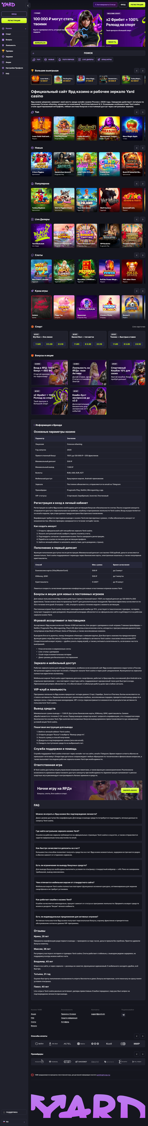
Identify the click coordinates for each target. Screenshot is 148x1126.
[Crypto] (95, 1043)
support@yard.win (98, 1014)
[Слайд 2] (76, 46)
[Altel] (67, 1043)
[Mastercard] (123, 1043)
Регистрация (14, 20)
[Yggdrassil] (53, 1061)
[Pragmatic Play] (39, 1061)
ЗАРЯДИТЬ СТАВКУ (116, 39)
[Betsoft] (67, 1061)
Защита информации (69, 1018)
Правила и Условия (68, 1014)
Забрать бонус (130, 790)
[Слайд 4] (89, 46)
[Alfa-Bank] (53, 1043)
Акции (33, 1014)
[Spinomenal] (109, 1061)
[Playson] (136, 1061)
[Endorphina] (123, 1061)
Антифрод (65, 1022)
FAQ (32, 1018)
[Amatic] (95, 1061)
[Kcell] (109, 1043)
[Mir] (136, 1043)
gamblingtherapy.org (103, 1075)
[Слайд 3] (83, 46)
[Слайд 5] (99, 46)
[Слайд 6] (108, 46)
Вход (14, 14)
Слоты (33, 1022)
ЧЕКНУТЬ (39, 42)
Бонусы (34, 1026)
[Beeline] (81, 1043)
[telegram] (123, 1015)
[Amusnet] (81, 1061)
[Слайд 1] (70, 46)
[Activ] (39, 1043)
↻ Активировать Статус (105, 5)
